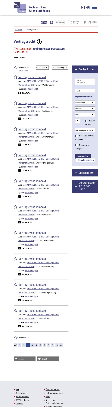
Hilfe (48, 396)
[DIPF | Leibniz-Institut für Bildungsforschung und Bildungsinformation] (90, 22)
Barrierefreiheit (22, 396)
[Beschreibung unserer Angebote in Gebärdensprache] (44, 22)
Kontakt (19, 404)
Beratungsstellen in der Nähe (87, 185)
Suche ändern (87, 69)
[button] (88, 7)
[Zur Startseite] (32, 7)
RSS (17, 389)
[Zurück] (15, 345)
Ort (78, 91)
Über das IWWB (53, 389)
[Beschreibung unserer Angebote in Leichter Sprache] (51, 22)
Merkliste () (86, 172)
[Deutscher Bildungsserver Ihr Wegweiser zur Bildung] (67, 22)
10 (57, 345)
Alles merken (24, 67)
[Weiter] (61, 345)
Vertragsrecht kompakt (32, 77)
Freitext (79, 80)
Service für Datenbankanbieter (54, 401)
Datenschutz (21, 393)
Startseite (18, 30)
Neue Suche (23, 70)
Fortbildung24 (31, 89)
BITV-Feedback (22, 400)
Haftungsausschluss (54, 393)
